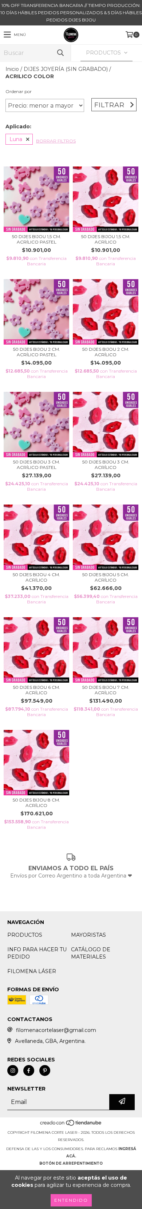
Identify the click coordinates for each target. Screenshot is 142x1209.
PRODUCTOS (24, 935)
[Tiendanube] (71, 1125)
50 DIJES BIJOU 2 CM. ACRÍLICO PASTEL (36, 351)
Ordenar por (18, 91)
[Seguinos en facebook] (28, 1070)
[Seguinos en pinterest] (44, 1070)
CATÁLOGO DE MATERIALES (90, 953)
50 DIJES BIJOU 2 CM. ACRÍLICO (105, 351)
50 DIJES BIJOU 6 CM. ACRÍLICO (36, 689)
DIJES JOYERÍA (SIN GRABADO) (66, 69)
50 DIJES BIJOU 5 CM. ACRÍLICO (105, 577)
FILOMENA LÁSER (31, 971)
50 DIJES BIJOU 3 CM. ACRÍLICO (105, 464)
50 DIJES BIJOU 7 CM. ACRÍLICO (105, 689)
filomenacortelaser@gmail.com (56, 1030)
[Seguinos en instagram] (12, 1070)
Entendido (71, 1200)
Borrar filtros (56, 141)
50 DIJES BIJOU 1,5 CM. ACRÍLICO (105, 239)
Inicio (12, 69)
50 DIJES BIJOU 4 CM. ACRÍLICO (36, 577)
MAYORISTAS (88, 935)
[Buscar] (60, 53)
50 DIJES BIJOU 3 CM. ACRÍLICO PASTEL (36, 464)
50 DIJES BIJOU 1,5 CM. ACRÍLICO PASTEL (36, 239)
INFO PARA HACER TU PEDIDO (37, 953)
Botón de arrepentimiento (71, 1163)
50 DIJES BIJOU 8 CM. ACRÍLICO (36, 802)
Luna (15, 139)
